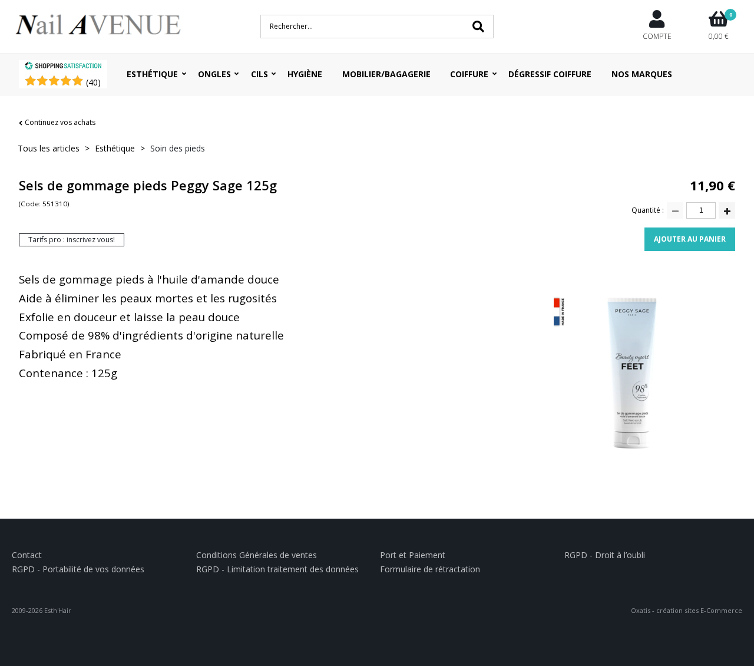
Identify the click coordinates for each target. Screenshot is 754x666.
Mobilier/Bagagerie (386, 74)
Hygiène (304, 74)
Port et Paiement (412, 555)
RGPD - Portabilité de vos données (78, 569)
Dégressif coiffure (549, 74)
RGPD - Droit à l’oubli (604, 555)
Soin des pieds (177, 148)
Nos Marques (641, 74)
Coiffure (469, 74)
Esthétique (152, 74)
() (93, 82)
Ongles (214, 74)
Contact (27, 555)
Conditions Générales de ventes (256, 555)
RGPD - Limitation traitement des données (277, 569)
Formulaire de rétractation (430, 569)
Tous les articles (49, 148)
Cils (259, 74)
